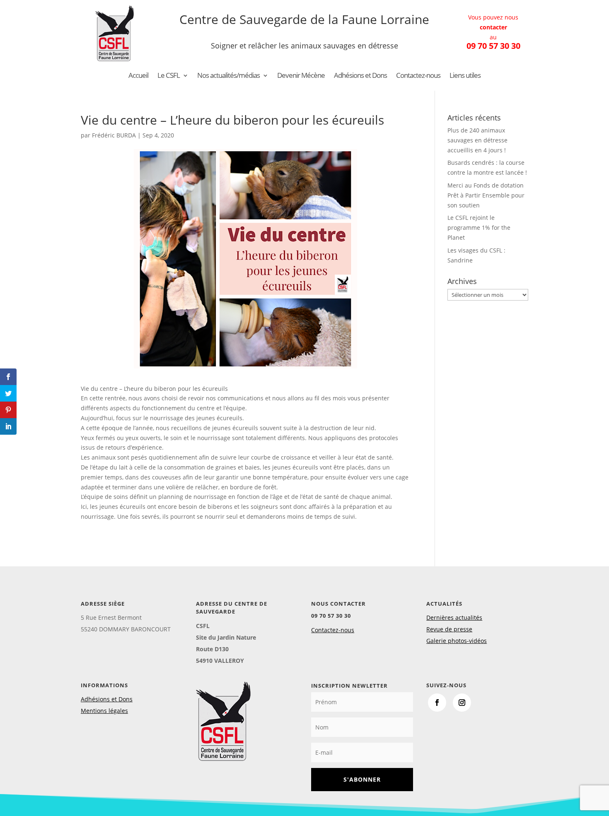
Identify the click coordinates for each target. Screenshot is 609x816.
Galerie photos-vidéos (456, 641)
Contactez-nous (418, 76)
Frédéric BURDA (114, 135)
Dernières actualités (454, 617)
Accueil (138, 76)
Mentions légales (104, 711)
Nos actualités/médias (228, 76)
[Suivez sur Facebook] (437, 702)
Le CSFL (168, 76)
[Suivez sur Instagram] (462, 702)
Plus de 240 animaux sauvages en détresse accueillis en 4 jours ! (477, 140)
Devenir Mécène (301, 76)
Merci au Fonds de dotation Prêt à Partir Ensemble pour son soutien (485, 195)
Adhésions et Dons (360, 76)
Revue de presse (449, 629)
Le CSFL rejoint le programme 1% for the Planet (478, 227)
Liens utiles (465, 76)
